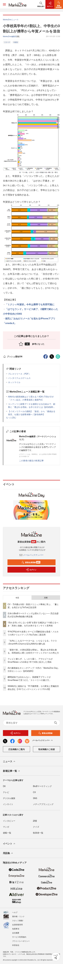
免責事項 (15, 928)
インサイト (8, 804)
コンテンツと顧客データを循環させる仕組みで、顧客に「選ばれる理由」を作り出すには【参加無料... (31, 405)
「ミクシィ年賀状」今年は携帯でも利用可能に (30, 304)
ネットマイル (14, 382)
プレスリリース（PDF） (19, 373)
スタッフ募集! (17, 920)
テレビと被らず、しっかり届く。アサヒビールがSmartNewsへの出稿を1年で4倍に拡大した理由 (30, 660)
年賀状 (15, 42)
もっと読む (11, 417)
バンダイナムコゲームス (19, 377)
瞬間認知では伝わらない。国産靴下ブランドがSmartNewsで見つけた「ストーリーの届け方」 (29, 678)
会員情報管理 (17, 924)
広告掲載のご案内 (16, 749)
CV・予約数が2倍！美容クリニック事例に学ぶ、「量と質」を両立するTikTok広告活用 (33, 606)
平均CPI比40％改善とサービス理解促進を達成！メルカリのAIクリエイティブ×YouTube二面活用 (33, 633)
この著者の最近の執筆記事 (31, 460)
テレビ (6, 792)
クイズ (36, 826)
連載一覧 (7, 832)
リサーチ (7, 42)
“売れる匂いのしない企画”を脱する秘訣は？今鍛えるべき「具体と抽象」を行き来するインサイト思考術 (33, 624)
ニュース (7, 761)
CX (34, 792)
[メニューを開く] (4, 4)
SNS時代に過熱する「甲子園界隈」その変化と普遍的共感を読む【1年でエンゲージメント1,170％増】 (33, 688)
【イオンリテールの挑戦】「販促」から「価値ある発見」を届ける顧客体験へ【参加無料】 (31, 413)
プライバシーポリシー (21, 941)
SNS (35, 798)
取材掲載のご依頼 (46, 749)
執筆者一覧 (38, 832)
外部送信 (15, 945)
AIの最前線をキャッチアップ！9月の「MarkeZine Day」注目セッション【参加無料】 (34, 669)
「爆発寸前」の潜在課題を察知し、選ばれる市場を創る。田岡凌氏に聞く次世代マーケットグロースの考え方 (33, 651)
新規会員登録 (32, 562)
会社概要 (15, 932)
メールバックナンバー (33, 554)
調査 (35, 820)
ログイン (32, 569)
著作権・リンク (18, 916)
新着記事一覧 (10, 770)
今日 (17, 597)
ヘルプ (14, 912)
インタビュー (9, 820)
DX (4, 786)
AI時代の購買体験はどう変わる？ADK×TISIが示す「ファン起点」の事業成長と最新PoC (31, 398)
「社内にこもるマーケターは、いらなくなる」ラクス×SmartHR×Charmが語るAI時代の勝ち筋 (32, 642)
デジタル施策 (9, 798)
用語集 (6, 853)
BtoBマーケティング (42, 786)
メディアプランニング (43, 804)
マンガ (6, 826)
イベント (7, 843)
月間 (45, 597)
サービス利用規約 (19, 937)
